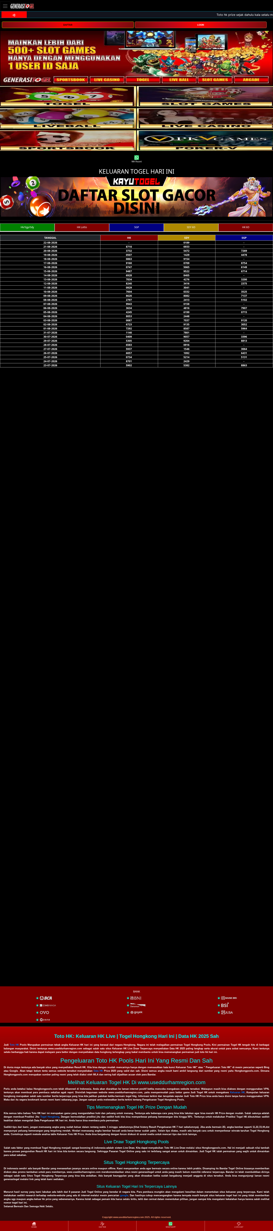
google (124, 1195)
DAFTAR (67, 25)
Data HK (98, 1070)
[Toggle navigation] (5, 6)
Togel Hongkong (49, 1116)
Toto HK (14, 1044)
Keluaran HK (237, 1092)
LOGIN (200, 25)
